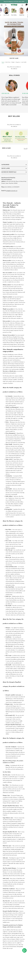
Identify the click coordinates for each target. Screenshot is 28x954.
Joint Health (6, 15)
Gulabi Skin (21, 15)
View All (25, 148)
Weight (13, 62)
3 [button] (14, 52)
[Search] (6, 5)
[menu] (1, 5)
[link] (7, 136)
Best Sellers (14, 15)
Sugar (3, 62)
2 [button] (13, 52)
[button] (26, 137)
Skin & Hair (8, 62)
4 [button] (16, 52)
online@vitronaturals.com (11, 190)
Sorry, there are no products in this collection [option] (14, 67)
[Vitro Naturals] (6, 10)
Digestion (18, 62)
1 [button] (11, 52)
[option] (14, 11)
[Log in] (22, 5)
